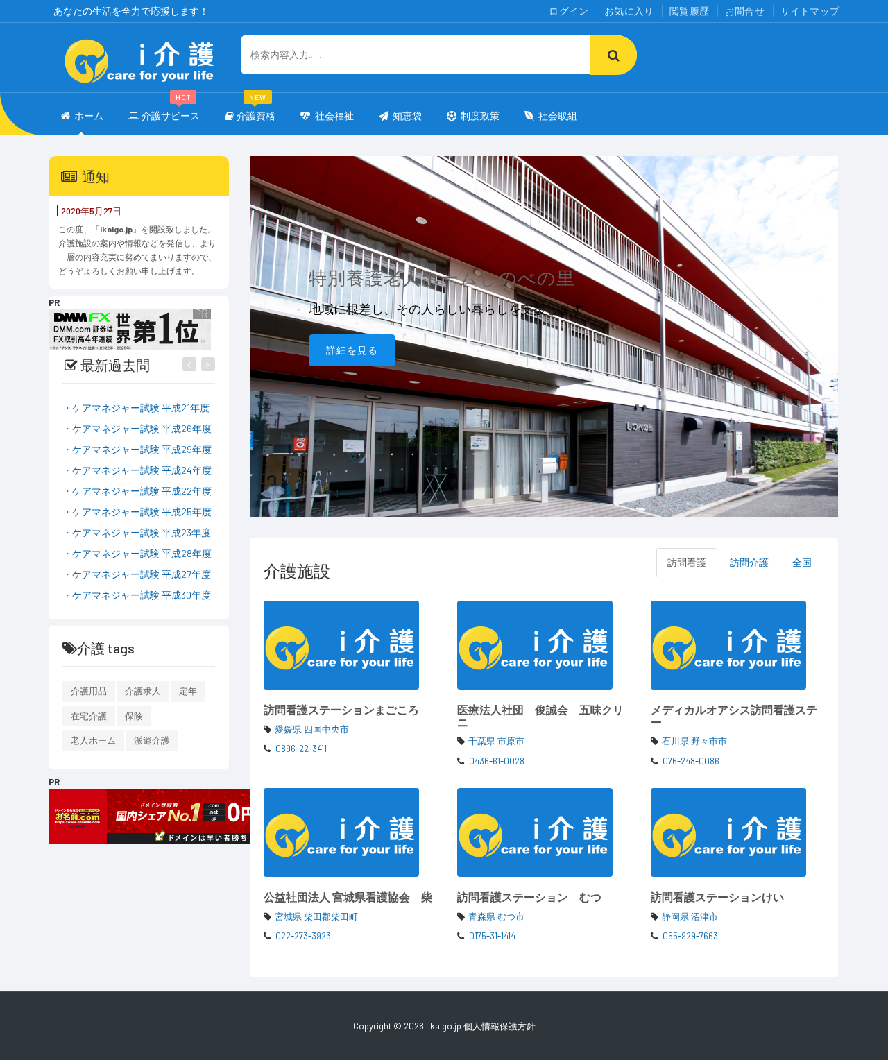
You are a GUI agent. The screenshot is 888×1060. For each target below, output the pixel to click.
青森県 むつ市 (496, 916)
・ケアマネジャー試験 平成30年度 (136, 595)
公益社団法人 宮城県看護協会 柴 (348, 896)
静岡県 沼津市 (690, 916)
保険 (134, 715)
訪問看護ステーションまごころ (341, 709)
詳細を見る (352, 350)
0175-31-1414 (492, 935)
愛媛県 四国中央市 (312, 729)
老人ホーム (93, 740)
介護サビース (171, 109)
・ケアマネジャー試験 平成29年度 (137, 449)
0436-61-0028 (496, 761)
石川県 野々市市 (694, 740)
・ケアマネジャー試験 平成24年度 (137, 470)
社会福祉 (333, 115)
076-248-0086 (691, 761)
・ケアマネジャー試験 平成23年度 (136, 532)
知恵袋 (407, 115)
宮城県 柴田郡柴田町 (316, 916)
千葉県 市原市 (496, 740)
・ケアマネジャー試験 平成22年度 (137, 491)
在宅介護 (89, 715)
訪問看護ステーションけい (717, 896)
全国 (802, 562)
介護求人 (143, 690)
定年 (188, 690)
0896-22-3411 (301, 748)
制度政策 (480, 115)
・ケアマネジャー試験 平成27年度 (136, 574)
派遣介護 (152, 740)
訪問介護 (749, 562)
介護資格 (256, 109)
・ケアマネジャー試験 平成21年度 (136, 407)
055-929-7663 (690, 935)
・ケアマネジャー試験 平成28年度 (137, 553)
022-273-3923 (303, 935)
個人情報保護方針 (499, 1026)
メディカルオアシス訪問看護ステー (734, 715)
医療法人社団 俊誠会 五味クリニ (540, 715)
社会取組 (557, 115)
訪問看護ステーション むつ (529, 896)
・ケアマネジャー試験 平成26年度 (137, 428)
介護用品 (89, 690)
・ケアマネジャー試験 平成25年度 (137, 512)
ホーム (88, 115)
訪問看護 (686, 562)
